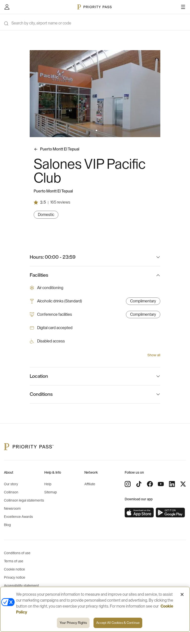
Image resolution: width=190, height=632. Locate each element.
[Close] (182, 594)
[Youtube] (161, 484)
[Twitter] (183, 484)
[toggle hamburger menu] (183, 7)
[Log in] (7, 7)
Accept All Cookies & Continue (118, 622)
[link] (139, 513)
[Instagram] (128, 484)
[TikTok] (139, 484)
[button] (93, 130)
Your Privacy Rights (73, 622)
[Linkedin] (172, 484)
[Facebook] (150, 484)
